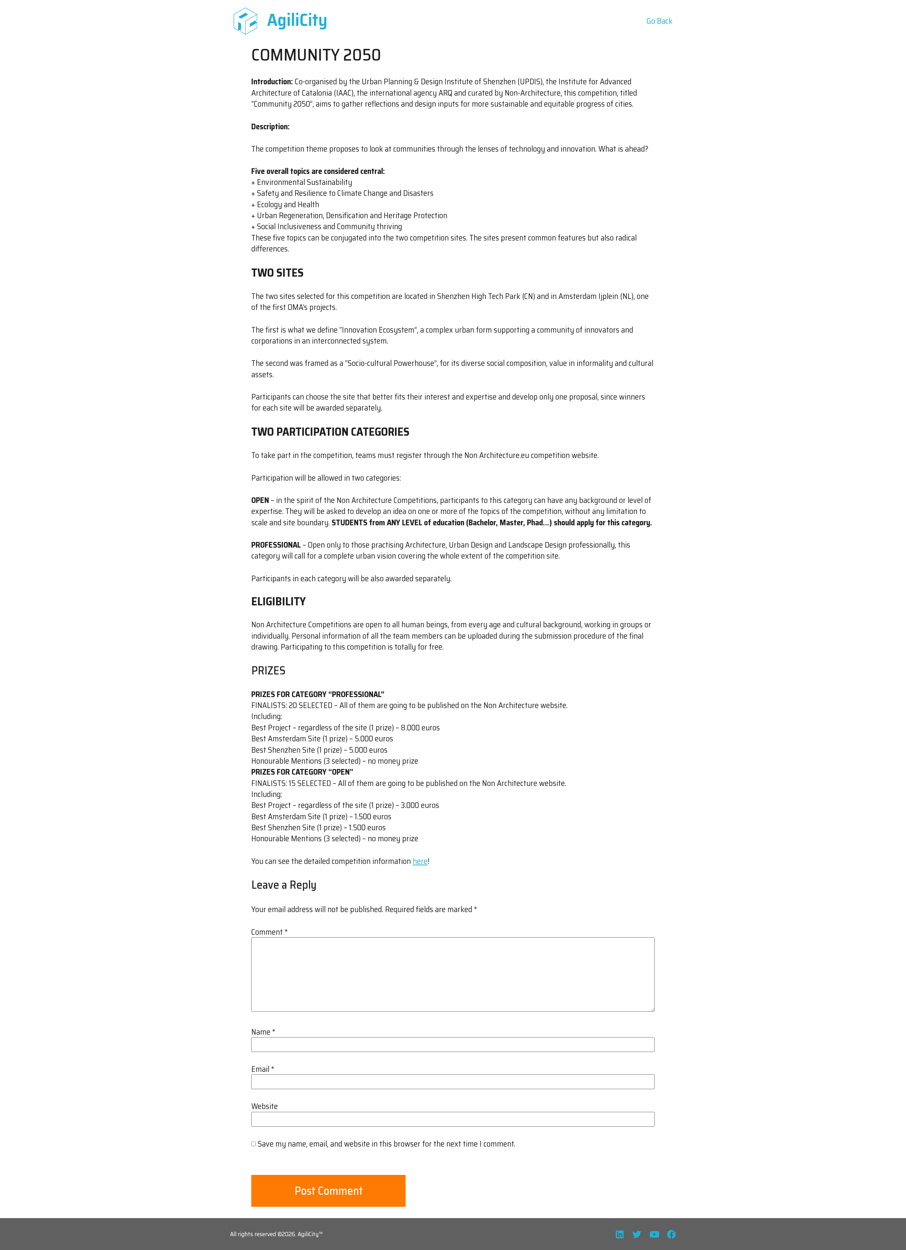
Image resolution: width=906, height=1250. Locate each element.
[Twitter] (636, 1234)
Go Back (659, 21)
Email (262, 1069)
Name (263, 1032)
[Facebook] (671, 1234)
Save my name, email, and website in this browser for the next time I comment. (386, 1144)
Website (264, 1106)
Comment (269, 932)
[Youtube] (654, 1234)
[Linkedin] (619, 1234)
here (420, 861)
